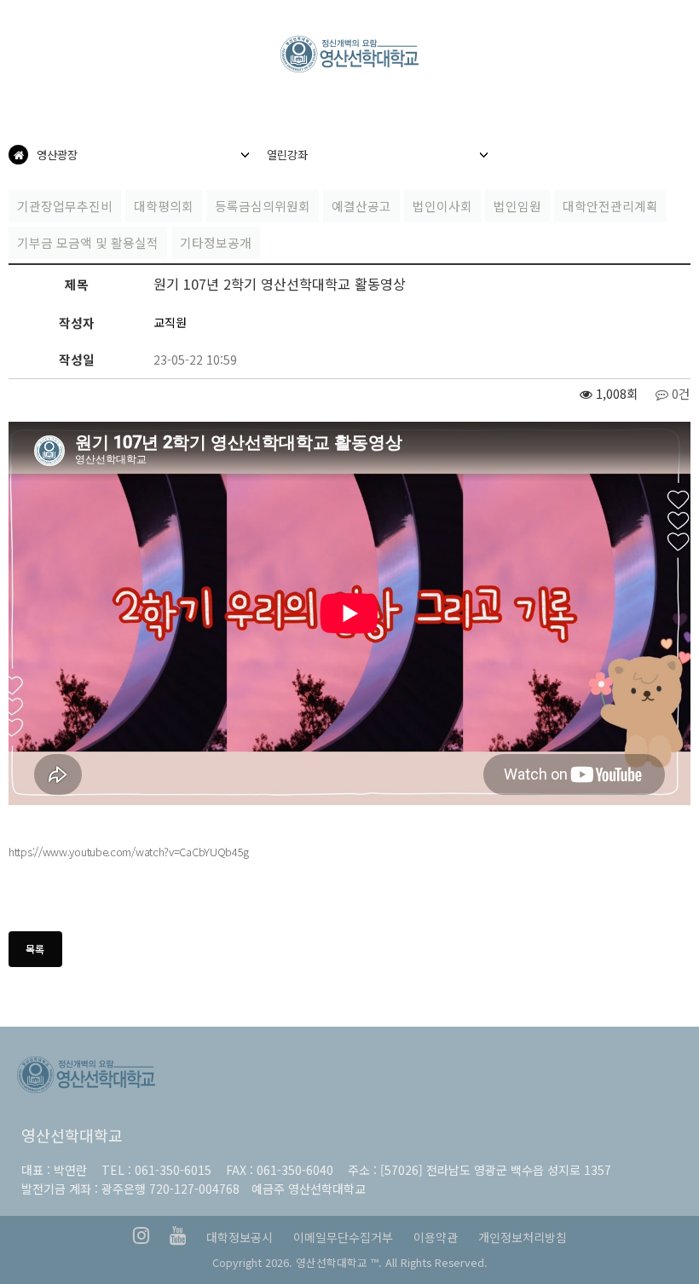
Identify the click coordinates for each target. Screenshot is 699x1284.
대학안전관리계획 (610, 206)
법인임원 (517, 206)
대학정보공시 (239, 1237)
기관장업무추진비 (65, 206)
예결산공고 (361, 206)
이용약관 (435, 1237)
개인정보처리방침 (522, 1237)
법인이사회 (442, 206)
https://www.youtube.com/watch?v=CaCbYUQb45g (129, 852)
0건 (679, 393)
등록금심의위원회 (262, 206)
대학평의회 (164, 206)
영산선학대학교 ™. (339, 1262)
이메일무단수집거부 (343, 1237)
